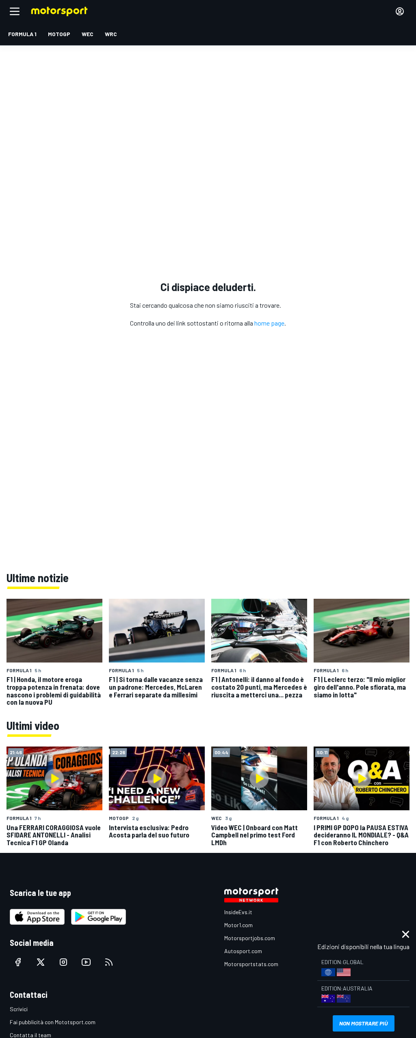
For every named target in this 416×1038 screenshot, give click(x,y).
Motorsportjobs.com (249, 937)
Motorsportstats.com (251, 963)
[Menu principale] (14, 11)
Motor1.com (238, 924)
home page (269, 323)
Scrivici (19, 1009)
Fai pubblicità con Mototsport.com (52, 1022)
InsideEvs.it (238, 912)
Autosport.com (243, 950)
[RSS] (109, 962)
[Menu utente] (400, 11)
